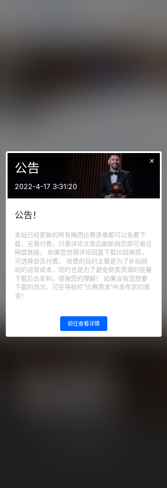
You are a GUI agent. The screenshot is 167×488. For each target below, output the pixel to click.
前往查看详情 (84, 323)
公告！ (28, 215)
